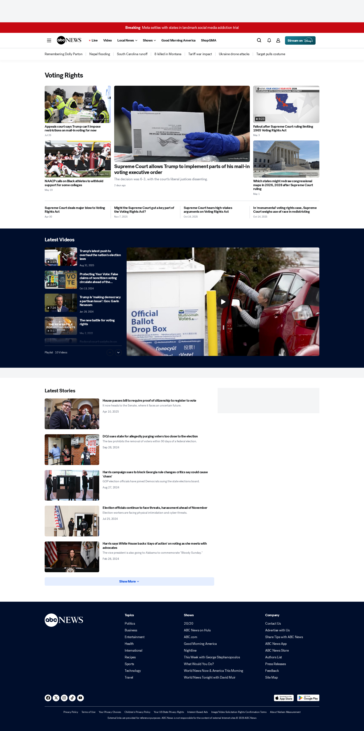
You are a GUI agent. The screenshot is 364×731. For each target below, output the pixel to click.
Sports (129, 664)
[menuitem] (63, 54)
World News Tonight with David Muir (210, 677)
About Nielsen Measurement (285, 712)
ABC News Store (277, 650)
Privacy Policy (70, 712)
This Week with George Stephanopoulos (212, 657)
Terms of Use (88, 712)
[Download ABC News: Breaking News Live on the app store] (284, 698)
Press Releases (275, 664)
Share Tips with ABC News (284, 637)
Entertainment (135, 637)
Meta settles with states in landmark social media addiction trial (182, 27)
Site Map (271, 677)
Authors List (273, 657)
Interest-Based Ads (197, 712)
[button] (49, 40)
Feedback (272, 670)
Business (131, 630)
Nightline (190, 650)
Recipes (130, 657)
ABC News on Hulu (197, 630)
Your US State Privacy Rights (169, 712)
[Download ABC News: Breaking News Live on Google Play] (308, 698)
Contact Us (273, 623)
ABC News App (276, 643)
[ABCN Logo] (69, 40)
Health (129, 643)
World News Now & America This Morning (213, 670)
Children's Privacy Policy (137, 712)
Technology (133, 670)
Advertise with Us (277, 630)
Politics (130, 623)
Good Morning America (200, 643)
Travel (129, 677)
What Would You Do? (199, 664)
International (133, 650)
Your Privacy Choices (110, 712)
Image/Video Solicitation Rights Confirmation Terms (239, 712)
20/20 (188, 623)
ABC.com (190, 637)
